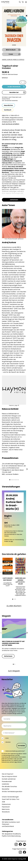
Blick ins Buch (11, 50)
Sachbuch (7, 110)
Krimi (6, 738)
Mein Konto (6, 809)
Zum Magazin (14, 671)
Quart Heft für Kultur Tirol (10, 799)
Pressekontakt (7, 781)
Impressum (6, 807)
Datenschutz (6, 804)
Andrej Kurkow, (7, 59)
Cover (11, 54)
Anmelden (21, 746)
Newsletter (5, 789)
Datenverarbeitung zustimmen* (15, 751)
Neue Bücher (8, 105)
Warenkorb (6, 812)
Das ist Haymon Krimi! (9, 776)
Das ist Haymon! (7, 774)
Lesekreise (5, 784)
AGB (3, 802)
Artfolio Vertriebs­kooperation (12, 791)
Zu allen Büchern (14, 606)
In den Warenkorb (14, 87)
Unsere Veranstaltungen (10, 797)
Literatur (8, 742)
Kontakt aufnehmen (9, 779)
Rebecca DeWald (18, 59)
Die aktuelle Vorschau (9, 786)
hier (12, 541)
